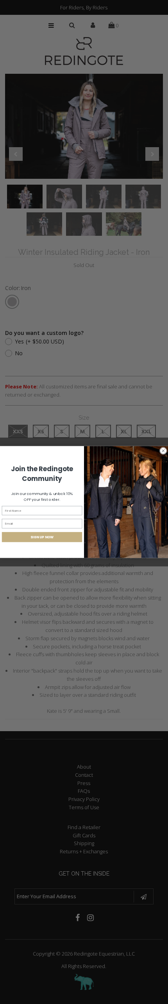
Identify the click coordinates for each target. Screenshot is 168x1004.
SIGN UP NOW (42, 537)
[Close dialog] (163, 450)
